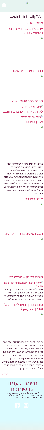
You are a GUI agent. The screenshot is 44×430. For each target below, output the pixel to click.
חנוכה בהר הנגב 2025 (27, 101)
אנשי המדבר (34, 23)
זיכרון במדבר (34, 122)
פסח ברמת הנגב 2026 (27, 71)
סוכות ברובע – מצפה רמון (25, 277)
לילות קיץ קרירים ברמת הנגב (23, 111)
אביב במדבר (34, 199)
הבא (4, 374)
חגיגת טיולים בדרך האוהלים (24, 234)
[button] (40, 6)
